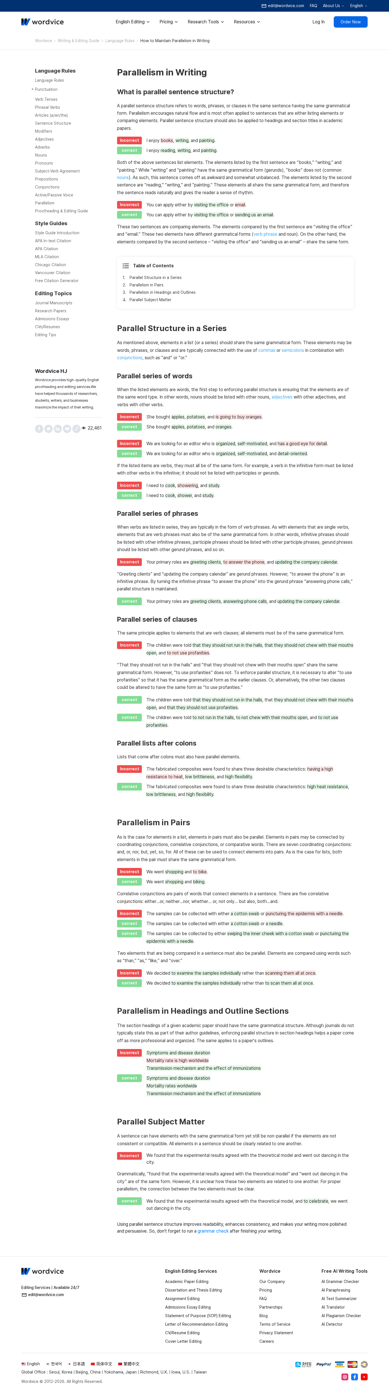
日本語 (79, 1364)
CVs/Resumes (47, 327)
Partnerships (270, 1307)
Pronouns (44, 163)
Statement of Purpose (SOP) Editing (198, 1315)
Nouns (41, 155)
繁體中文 (132, 1364)
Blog (263, 1315)
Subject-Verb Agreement (57, 171)
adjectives (282, 397)
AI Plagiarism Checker (341, 1315)
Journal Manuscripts (53, 303)
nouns (123, 177)
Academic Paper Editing (186, 1281)
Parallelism (44, 203)
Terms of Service (274, 1324)
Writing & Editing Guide (78, 40)
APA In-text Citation (53, 241)
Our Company (272, 1281)
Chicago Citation (50, 264)
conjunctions (129, 357)
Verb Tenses (46, 99)
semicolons (293, 350)
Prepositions (46, 179)
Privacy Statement (276, 1333)
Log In (318, 21)
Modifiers (43, 131)
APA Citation (46, 249)
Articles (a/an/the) (51, 115)
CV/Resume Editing (182, 1333)
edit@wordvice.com (46, 1294)
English (356, 5)
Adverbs (42, 147)
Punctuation (46, 89)
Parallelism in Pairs (146, 285)
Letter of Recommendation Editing (196, 1324)
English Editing (130, 21)
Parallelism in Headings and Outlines (163, 292)
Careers (266, 1341)
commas (266, 350)
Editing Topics (53, 293)
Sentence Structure (53, 123)
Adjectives (44, 139)
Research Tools (203, 21)
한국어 (56, 1364)
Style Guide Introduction (57, 233)
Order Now (351, 22)
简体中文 (104, 1364)
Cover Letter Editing (183, 1341)
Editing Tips (45, 334)
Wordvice (43, 40)
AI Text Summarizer (339, 1298)
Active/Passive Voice (54, 195)
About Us (331, 5)
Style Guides (51, 223)
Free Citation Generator (57, 280)
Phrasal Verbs (47, 107)
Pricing (166, 21)
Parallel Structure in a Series (156, 277)
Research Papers (50, 311)
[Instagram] (344, 1377)
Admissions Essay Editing (188, 1307)
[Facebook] (354, 1377)
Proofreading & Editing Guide (61, 211)
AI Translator (333, 1307)
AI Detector (332, 1324)
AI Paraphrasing (336, 1290)
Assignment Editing (182, 1298)
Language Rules (120, 40)
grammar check (213, 1231)
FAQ (313, 5)
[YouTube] (364, 1377)
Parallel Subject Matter (150, 299)
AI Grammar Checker (340, 1281)
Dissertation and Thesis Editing (193, 1290)
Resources (244, 21)
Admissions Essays (52, 319)
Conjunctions (47, 187)
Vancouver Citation (52, 272)
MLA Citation (47, 256)
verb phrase (265, 234)
